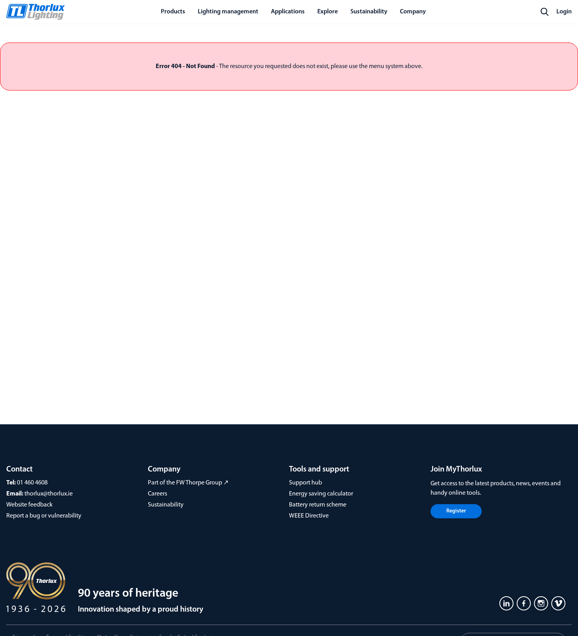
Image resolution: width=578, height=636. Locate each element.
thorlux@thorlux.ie (48, 494)
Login (564, 12)
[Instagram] (541, 603)
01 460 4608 (32, 483)
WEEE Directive (309, 516)
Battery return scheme (317, 505)
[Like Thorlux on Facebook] (523, 603)
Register (456, 511)
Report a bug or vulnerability (43, 516)
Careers (157, 494)
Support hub (305, 483)
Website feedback (29, 505)
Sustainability (166, 505)
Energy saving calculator (321, 494)
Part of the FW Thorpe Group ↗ (188, 483)
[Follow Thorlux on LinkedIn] (506, 603)
